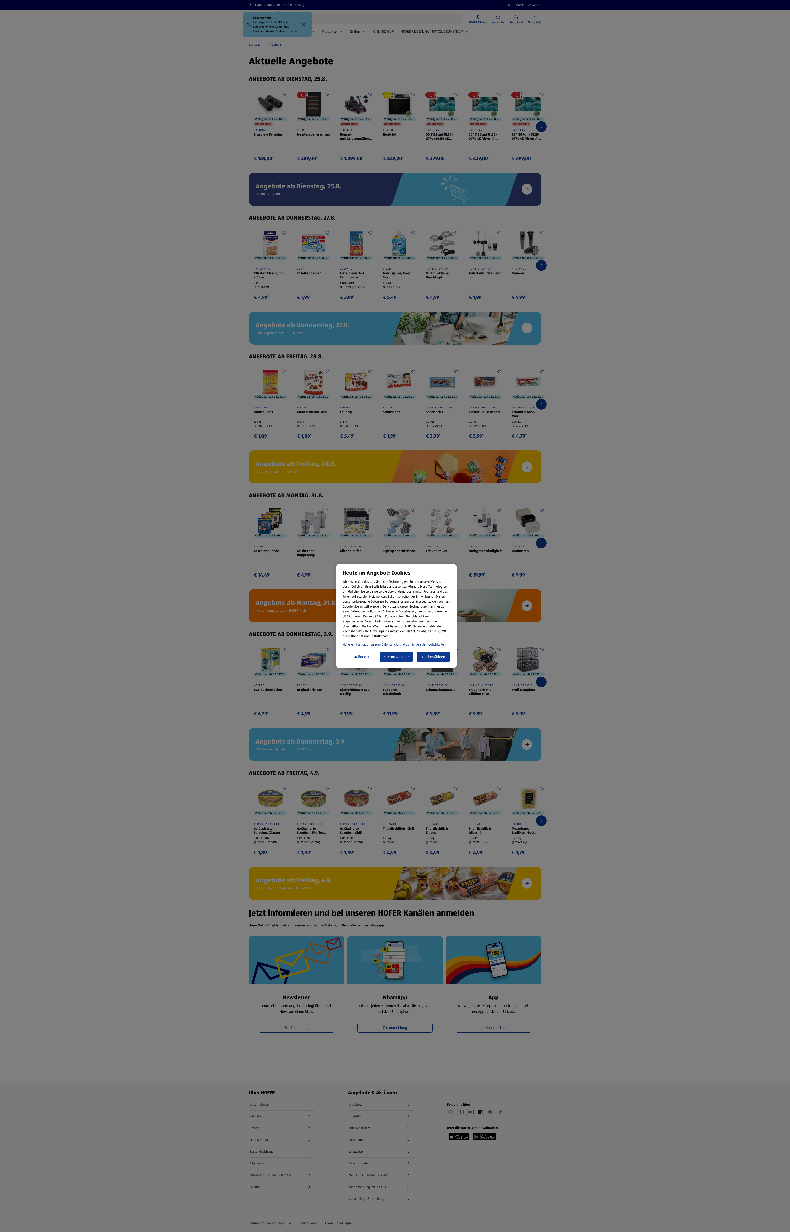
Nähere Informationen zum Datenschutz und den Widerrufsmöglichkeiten (394, 644)
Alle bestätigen (433, 657)
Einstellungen (360, 657)
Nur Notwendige (396, 657)
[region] (396, 616)
